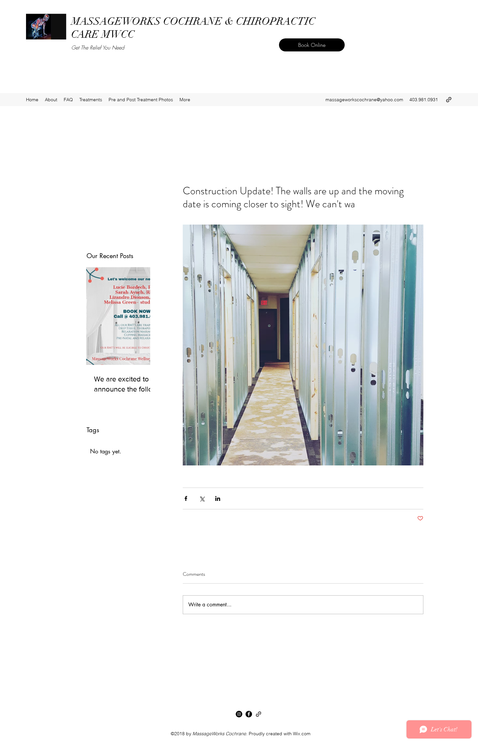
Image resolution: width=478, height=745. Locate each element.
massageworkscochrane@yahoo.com (364, 100)
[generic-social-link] (448, 99)
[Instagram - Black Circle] (239, 714)
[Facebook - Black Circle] (249, 714)
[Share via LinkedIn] (218, 498)
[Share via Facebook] (186, 498)
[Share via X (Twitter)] (202, 498)
